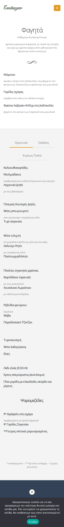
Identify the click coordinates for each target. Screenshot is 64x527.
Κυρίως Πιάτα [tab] (32, 155)
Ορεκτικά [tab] (21, 143)
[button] (57, 8)
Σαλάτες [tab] (43, 143)
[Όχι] (59, 512)
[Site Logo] (13, 8)
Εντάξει (33, 521)
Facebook (32, 492)
